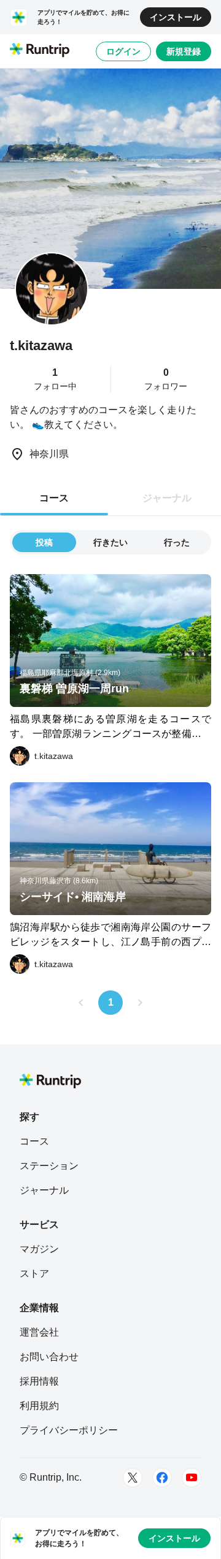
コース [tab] (54, 498)
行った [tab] (177, 542)
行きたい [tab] (110, 542)
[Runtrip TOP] (39, 51)
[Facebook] (162, 1477)
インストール (175, 17)
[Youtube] (191, 1477)
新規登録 (183, 51)
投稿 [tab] (44, 542)
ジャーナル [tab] (167, 498)
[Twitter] (132, 1477)
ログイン (123, 51)
